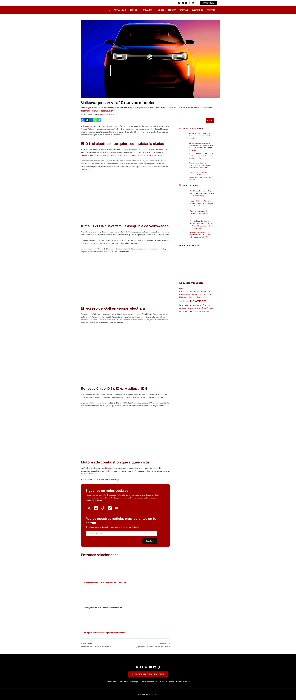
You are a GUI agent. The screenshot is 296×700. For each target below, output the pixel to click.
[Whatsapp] (95, 120)
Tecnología (197, 308)
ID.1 (94, 479)
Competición (184, 294)
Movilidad (203, 297)
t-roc (102, 479)
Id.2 (98, 479)
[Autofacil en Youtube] (117, 509)
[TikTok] (197, 3)
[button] (208, 3)
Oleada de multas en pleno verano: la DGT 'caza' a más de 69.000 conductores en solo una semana (200, 175)
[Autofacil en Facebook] (96, 509)
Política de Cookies (167, 682)
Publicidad (124, 682)
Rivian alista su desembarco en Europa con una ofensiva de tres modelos (200, 135)
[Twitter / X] (190, 3)
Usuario (147, 10)
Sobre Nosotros (111, 682)
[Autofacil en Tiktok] (103, 509)
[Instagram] (179, 3)
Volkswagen (85, 126)
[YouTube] (186, 3)
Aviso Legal (134, 682)
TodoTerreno (208, 308)
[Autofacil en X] (89, 509)
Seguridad (190, 308)
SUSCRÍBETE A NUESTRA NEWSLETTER (148, 674)
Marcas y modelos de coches (189, 297)
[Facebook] (183, 3)
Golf (90, 479)
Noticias (184, 301)
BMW (181, 288)
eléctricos (108, 468)
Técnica (172, 10)
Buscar (210, 120)
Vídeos (161, 10)
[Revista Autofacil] (196, 262)
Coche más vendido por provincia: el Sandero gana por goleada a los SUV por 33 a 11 (200, 165)
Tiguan (107, 479)
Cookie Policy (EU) (183, 682)
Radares (211, 10)
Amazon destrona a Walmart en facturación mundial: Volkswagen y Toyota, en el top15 (202, 203)
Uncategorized (186, 311)
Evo (200, 294)
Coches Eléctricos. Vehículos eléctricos (194, 291)
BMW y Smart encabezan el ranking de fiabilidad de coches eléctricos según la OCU (201, 234)
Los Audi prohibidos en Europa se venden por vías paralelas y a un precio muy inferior (201, 155)
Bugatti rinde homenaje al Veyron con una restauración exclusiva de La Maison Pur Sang (202, 193)
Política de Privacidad (149, 682)
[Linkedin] (193, 3)
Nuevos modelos (187, 305)
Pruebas (206, 305)
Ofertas (184, 10)
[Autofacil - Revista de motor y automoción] (87, 10)
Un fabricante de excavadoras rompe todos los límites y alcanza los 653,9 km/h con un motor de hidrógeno (201, 146)
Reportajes (183, 308)
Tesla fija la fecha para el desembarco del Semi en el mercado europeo (199, 213)
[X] (87, 120)
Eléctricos (197, 10)
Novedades (198, 301)
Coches (133, 10)
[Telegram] (99, 120)
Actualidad (120, 10)
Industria (207, 294)
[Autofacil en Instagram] (110, 509)
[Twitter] (145, 667)
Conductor (195, 294)
